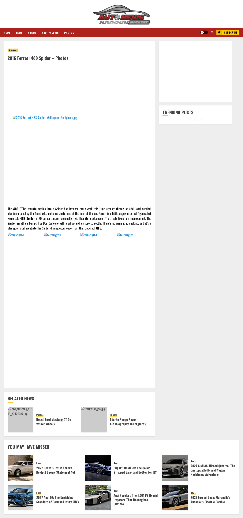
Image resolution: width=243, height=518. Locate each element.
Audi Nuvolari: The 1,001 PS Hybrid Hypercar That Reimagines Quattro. (136, 499)
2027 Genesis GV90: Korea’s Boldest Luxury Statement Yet (55, 470)
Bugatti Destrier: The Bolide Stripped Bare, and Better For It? (135, 470)
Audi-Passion (50, 33)
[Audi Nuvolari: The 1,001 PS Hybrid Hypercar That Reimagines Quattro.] (98, 497)
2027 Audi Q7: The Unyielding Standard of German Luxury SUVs (57, 499)
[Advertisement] (79, 89)
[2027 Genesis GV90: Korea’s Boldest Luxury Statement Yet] (20, 468)
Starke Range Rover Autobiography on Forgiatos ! (128, 421)
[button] (212, 32)
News (19, 33)
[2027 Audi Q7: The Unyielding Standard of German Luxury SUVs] (20, 497)
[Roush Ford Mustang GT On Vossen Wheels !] (20, 419)
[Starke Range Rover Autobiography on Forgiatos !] (94, 419)
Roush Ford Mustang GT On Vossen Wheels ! (53, 421)
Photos (69, 33)
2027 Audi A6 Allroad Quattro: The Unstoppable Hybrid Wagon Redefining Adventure (213, 470)
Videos (32, 33)
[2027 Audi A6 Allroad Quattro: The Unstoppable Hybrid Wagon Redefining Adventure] (175, 468)
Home (7, 33)
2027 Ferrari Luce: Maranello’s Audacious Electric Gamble (210, 499)
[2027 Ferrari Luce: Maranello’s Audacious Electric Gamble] (175, 497)
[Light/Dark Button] (204, 32)
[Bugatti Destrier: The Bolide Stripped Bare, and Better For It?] (98, 468)
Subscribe (230, 32)
